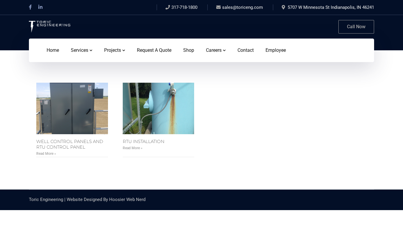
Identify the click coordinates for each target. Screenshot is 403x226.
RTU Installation (143, 141)
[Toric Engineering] (49, 26)
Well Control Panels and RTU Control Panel (69, 144)
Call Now (356, 26)
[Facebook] (30, 7)
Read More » (46, 154)
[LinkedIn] (40, 7)
